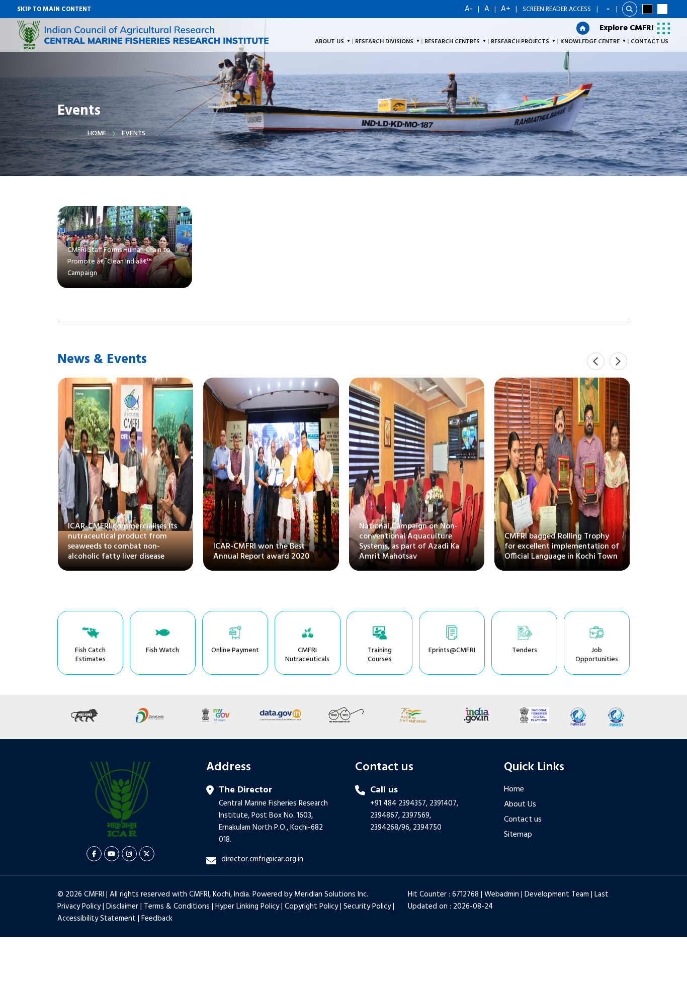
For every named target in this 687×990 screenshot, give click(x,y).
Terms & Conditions (177, 907)
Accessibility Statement (96, 919)
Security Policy (367, 907)
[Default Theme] (662, 9)
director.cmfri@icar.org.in (262, 859)
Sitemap (518, 834)
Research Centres (452, 42)
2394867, (385, 815)
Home (97, 133)
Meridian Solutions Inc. (331, 894)
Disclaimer (122, 907)
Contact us (523, 819)
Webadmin (501, 894)
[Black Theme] (647, 9)
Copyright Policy (311, 907)
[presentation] (596, 361)
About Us (520, 804)
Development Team (557, 894)
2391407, (444, 803)
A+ (505, 9)
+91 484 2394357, (398, 803)
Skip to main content (54, 9)
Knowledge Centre (590, 42)
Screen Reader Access (557, 9)
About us (329, 42)
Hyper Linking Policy (247, 907)
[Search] (629, 9)
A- (469, 9)
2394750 (427, 828)
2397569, (416, 815)
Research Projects (520, 42)
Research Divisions (384, 42)
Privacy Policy (79, 907)
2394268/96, (391, 828)
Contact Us (649, 42)
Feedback (157, 919)
